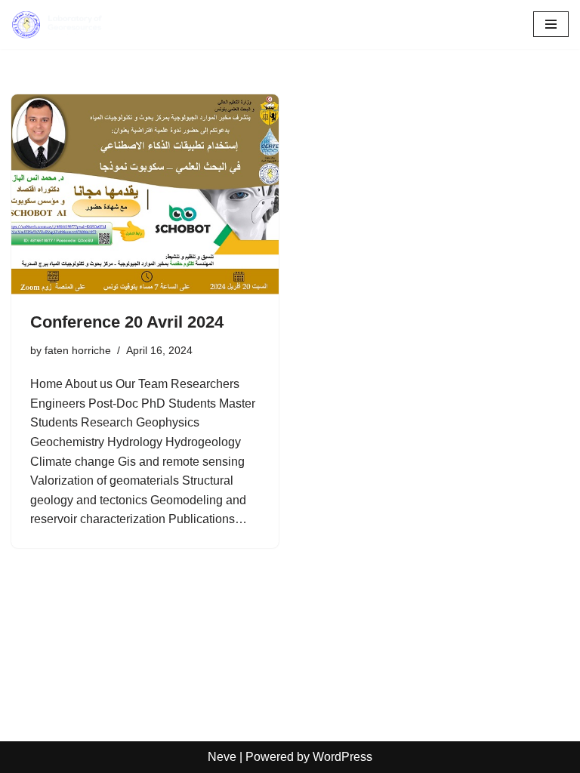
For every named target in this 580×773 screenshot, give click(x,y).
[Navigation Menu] (551, 24)
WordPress (342, 756)
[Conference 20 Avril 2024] (145, 194)
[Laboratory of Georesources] (56, 24)
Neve (222, 756)
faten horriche (78, 350)
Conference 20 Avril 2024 (127, 322)
